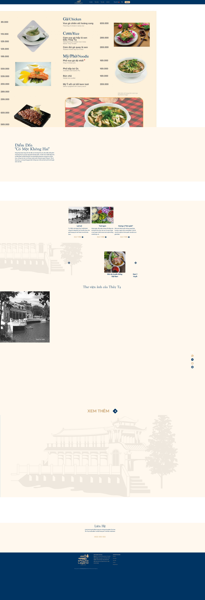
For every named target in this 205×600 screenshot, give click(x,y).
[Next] (195, 62)
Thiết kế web (91, 568)
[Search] (122, 2)
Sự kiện (91, 2)
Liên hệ (107, 2)
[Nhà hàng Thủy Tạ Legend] (80, 2)
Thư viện (102, 2)
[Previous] (18, 62)
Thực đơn (97, 2)
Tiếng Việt (116, 2)
